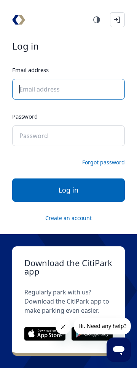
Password (25, 116)
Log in (68, 189)
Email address (30, 70)
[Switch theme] (96, 20)
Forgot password (103, 162)
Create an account (68, 218)
